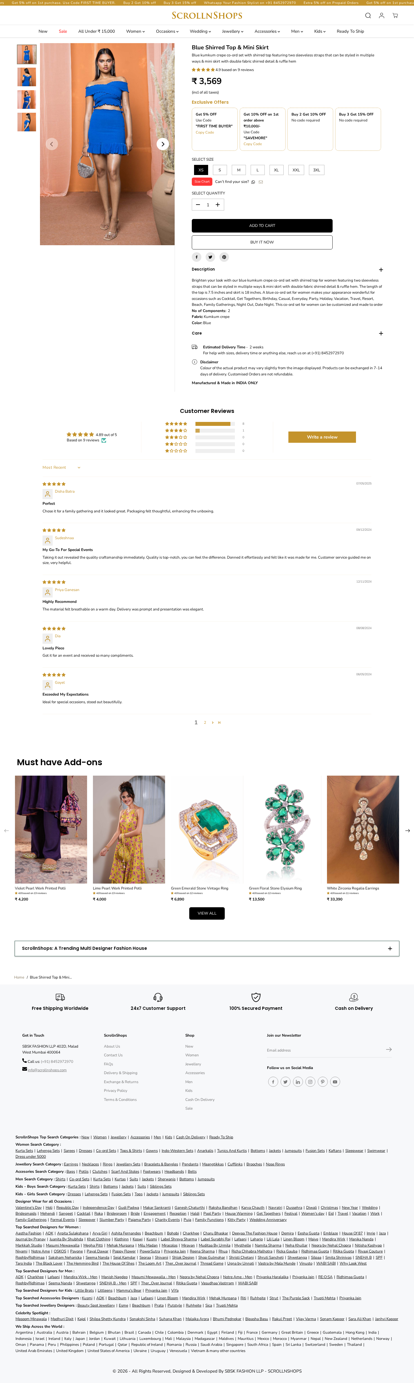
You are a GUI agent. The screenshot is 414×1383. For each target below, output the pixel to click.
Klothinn (121, 1239)
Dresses (85, 1150)
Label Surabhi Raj (215, 1239)
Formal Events (62, 1219)
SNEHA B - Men (112, 1283)
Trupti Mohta (324, 1298)
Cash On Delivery (200, 1099)
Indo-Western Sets (177, 1150)
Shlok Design (183, 1257)
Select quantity (208, 193)
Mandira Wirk (333, 1239)
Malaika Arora (197, 1319)
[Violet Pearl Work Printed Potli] (51, 830)
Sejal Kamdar (124, 1257)
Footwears (152, 1171)
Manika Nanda (361, 1239)
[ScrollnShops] (207, 15)
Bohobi (173, 1233)
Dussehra (294, 1207)
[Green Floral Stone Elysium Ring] (285, 830)
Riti (243, 1298)
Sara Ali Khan (359, 1319)
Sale (63, 31)
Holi (49, 1207)
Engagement (155, 1213)
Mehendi (47, 1213)
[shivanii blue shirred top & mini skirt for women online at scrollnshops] (107, 144)
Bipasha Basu (256, 1319)
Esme (123, 1305)
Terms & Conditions (120, 1099)
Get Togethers (269, 1213)
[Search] (368, 15)
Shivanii (161, 1257)
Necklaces (90, 1164)
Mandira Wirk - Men (80, 1277)
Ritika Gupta (343, 1251)
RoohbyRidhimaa (29, 1257)
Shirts (60, 1179)
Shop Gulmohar (211, 1257)
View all (207, 913)
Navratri (275, 1207)
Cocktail (83, 1213)
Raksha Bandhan (223, 1207)
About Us (112, 1046)
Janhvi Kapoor (386, 1319)
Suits (134, 1179)
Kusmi (151, 1239)
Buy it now (262, 242)
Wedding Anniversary (268, 1219)
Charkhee (191, 1233)
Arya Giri (99, 1233)
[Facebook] (196, 257)
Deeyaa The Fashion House (254, 1233)
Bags (70, 1171)
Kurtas (120, 1179)
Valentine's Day (28, 1207)
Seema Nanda (97, 1257)
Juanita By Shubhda (66, 1239)
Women (134, 31)
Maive (313, 1239)
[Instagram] (310, 1082)
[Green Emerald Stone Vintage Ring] (207, 830)
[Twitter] (210, 257)
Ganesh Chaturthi (190, 1207)
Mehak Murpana (120, 1245)
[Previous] (52, 144)
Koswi (138, 1239)
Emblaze (330, 1233)
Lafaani (240, 1239)
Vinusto (305, 1263)
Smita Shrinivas (338, 1257)
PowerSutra (150, 1251)
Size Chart (202, 181)
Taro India (23, 1263)
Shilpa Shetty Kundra (108, 1319)
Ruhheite (258, 1298)
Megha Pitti (93, 1245)
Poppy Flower (124, 1251)
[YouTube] (335, 1082)
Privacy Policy (115, 1090)
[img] (54, 484)
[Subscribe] (389, 1050)
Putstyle (175, 1305)
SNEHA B (363, 1257)
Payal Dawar (97, 1251)
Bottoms (258, 1150)
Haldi (194, 1213)
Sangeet (66, 1213)
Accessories (266, 31)
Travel (343, 1213)
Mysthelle (242, 1245)
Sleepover (87, 1219)
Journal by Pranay (30, 1239)
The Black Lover (49, 1263)
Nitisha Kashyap (368, 1245)
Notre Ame (40, 1251)
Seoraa (145, 1257)
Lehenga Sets (48, 1150)
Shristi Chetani (241, 1257)
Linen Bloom (293, 1239)
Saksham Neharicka (65, 1257)
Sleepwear (354, 1150)
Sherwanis (166, 1179)
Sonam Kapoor (332, 1319)
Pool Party (212, 1213)
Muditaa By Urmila (214, 1245)
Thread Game (211, 1263)
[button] (203, 69)
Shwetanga (297, 1257)
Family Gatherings (30, 1219)
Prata (159, 1305)
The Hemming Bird (82, 1263)
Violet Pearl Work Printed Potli (40, 888)
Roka (98, 1213)
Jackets (275, 1150)
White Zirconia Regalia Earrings (353, 888)
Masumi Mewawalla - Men (154, 1277)
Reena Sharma (202, 1251)
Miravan (188, 1245)
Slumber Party (111, 1219)
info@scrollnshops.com (47, 1070)
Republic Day (67, 1207)
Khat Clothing (98, 1239)
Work (375, 1213)
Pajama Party (139, 1219)
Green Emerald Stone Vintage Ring (199, 888)
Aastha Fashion (28, 1233)
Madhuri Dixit (62, 1319)
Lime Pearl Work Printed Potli (117, 888)
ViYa (175, 1290)
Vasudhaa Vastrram (217, 1283)
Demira (287, 1233)
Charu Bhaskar (215, 1233)
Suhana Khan (170, 1319)
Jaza (382, 1233)
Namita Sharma (268, 1245)
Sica (208, 1305)
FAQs (108, 1064)
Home (19, 977)
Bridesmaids (25, 1213)
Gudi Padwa (128, 1207)
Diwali (311, 1207)
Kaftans (335, 1150)
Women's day (312, 1213)
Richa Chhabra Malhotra (252, 1251)
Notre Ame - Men (237, 1277)
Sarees (69, 1150)
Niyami (21, 1251)
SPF (379, 1257)
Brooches (254, 1164)
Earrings (71, 1164)
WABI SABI (326, 1263)
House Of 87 (352, 1233)
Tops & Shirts (131, 1150)
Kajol (81, 1319)
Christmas (329, 1207)
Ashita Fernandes (126, 1233)
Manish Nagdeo (114, 1277)
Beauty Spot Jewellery (96, 1305)
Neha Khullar (296, 1245)
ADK (49, 1233)
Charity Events (167, 1219)
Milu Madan (148, 1245)
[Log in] (381, 15)
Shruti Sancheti (271, 1257)
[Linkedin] (298, 1082)
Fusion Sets (315, 1150)
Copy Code (205, 132)
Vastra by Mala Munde (276, 1263)
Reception (178, 1213)
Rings (107, 1164)
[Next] (163, 144)
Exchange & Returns (121, 1082)
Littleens (105, 1290)
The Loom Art (149, 1263)
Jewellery (231, 31)
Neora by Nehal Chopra (331, 1245)
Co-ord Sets (106, 1150)
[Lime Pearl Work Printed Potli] (129, 830)
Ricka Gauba (286, 1251)
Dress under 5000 (30, 1156)
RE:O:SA (325, 1277)
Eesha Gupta (308, 1233)
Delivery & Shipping (120, 1073)
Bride (135, 1213)
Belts (192, 1171)
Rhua (223, 1251)
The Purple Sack (296, 1298)
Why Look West (353, 1263)
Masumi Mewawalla (62, 1245)
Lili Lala (273, 1239)
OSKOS (60, 1251)
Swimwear (376, 1150)
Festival (290, 1213)
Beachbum (154, 1233)
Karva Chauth (252, 1207)
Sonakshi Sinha (142, 1319)
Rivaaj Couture (370, 1251)
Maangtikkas (213, 1164)
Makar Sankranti (157, 1207)
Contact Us (113, 1055)
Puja (187, 1219)
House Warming (239, 1213)
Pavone (76, 1251)
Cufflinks (235, 1164)
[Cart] (395, 15)
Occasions (166, 31)
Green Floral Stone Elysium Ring (275, 888)
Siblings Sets (161, 1186)
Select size (203, 159)
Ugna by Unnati (240, 1263)
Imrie (371, 1233)
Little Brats (84, 1290)
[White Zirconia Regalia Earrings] (363, 830)
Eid (331, 1213)
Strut (274, 1298)
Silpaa (316, 1257)
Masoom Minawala (31, 1319)
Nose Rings (275, 1164)
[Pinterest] (224, 257)
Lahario (256, 1239)
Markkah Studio (28, 1245)
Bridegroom (117, 1213)
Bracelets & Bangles (161, 1164)
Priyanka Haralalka (272, 1277)
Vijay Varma (306, 1319)
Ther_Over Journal (180, 1263)
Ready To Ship (350, 31)
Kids (318, 31)
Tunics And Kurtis (232, 1150)
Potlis (83, 1171)
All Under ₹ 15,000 (96, 31)
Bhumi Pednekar (227, 1319)
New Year (350, 1207)
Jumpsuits (293, 1150)
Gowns (152, 1150)
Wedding (199, 31)
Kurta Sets (24, 1150)
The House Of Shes (118, 1263)
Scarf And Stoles (125, 1171)
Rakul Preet (282, 1319)
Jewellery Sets (128, 1164)
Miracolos (169, 1245)
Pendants (190, 1164)
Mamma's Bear (128, 1290)
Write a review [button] (322, 437)
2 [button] (205, 722)
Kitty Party (237, 1219)
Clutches (99, 1171)
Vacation (359, 1213)
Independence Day (98, 1207)
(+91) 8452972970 (57, 1061)
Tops (139, 1194)
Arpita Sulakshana (72, 1233)
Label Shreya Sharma (179, 1239)
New (43, 31)
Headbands (174, 1171)
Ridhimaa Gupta (315, 1251)
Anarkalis (205, 1150)
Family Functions (209, 1219)
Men (296, 31)
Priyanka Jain (175, 1251)
